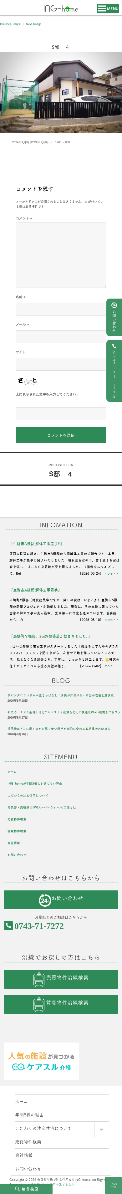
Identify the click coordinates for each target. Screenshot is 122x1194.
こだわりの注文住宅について (28, 795)
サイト (21, 352)
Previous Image (10, 24)
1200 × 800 (62, 142)
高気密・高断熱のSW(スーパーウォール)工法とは (42, 807)
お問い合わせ (114, 321)
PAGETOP (114, 1185)
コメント (24, 218)
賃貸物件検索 (17, 831)
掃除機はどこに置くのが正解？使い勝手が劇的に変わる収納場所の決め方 (59, 728)
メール (22, 324)
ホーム (12, 771)
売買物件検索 (17, 819)
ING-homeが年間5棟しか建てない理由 (35, 783)
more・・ (112, 573)
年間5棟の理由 (29, 1115)
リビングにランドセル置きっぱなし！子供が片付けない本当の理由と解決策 (61, 695)
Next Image (33, 24)
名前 (21, 297)
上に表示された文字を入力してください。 (48, 394)
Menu (113, 8)
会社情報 (14, 843)
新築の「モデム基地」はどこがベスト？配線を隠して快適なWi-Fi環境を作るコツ (64, 712)
